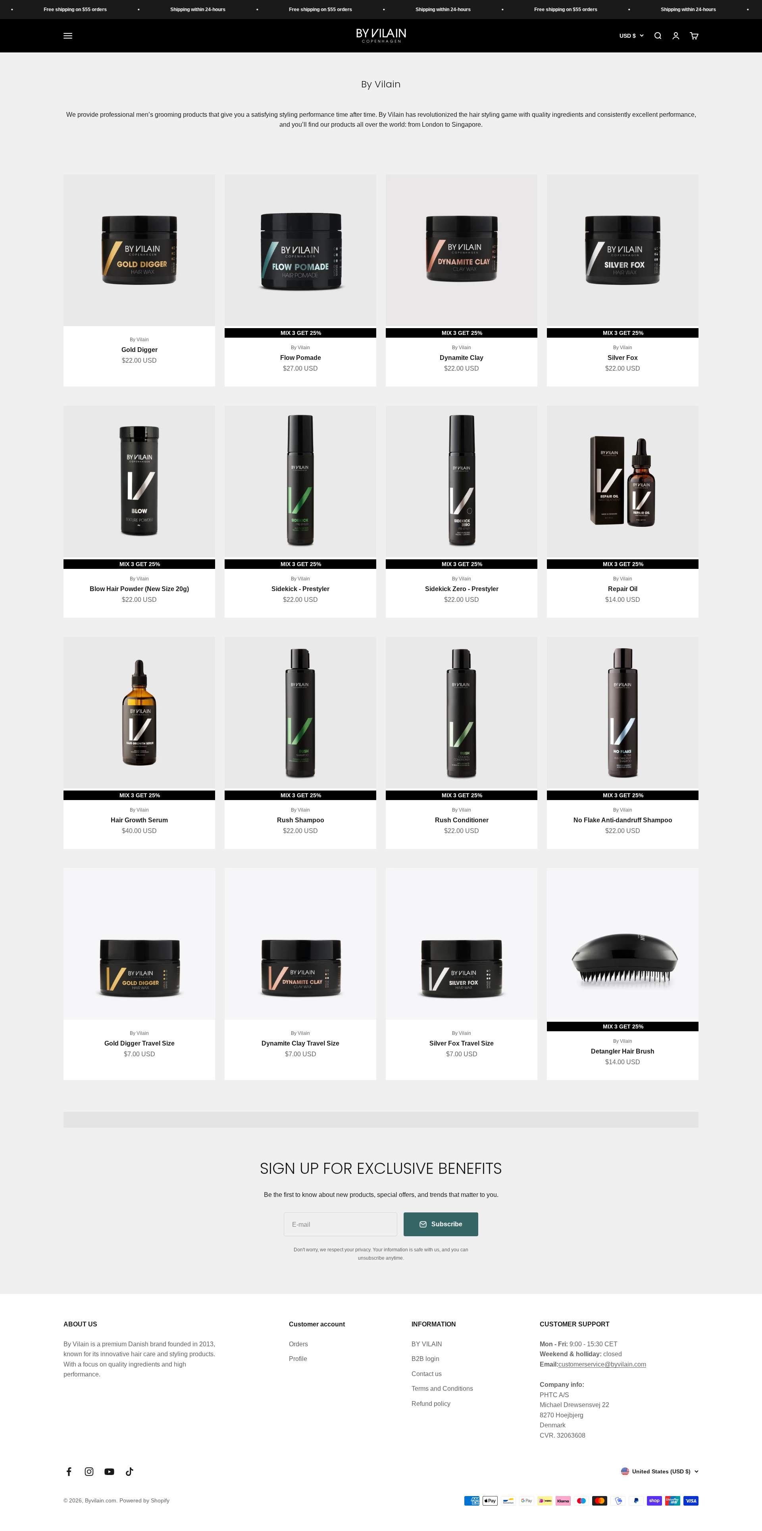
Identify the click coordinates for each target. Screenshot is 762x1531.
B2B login (425, 1358)
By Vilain (139, 339)
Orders (298, 1344)
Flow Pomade (300, 357)
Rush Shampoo (300, 820)
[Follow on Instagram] (89, 1471)
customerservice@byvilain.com (602, 1364)
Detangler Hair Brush (622, 1051)
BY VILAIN (427, 1344)
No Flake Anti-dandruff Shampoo (622, 820)
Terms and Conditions (442, 1388)
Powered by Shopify (144, 1500)
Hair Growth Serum (139, 820)
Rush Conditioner (462, 820)
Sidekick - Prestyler (300, 589)
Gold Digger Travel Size (139, 1043)
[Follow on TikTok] (129, 1471)
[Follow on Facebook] (69, 1471)
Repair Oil (622, 589)
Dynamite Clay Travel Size (300, 1043)
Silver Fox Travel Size (461, 1043)
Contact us (427, 1374)
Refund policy (431, 1403)
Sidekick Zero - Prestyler (461, 589)
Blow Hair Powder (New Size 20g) (139, 589)
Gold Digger (139, 349)
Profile (298, 1358)
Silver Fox (623, 357)
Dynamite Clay (461, 357)
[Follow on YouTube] (109, 1471)
